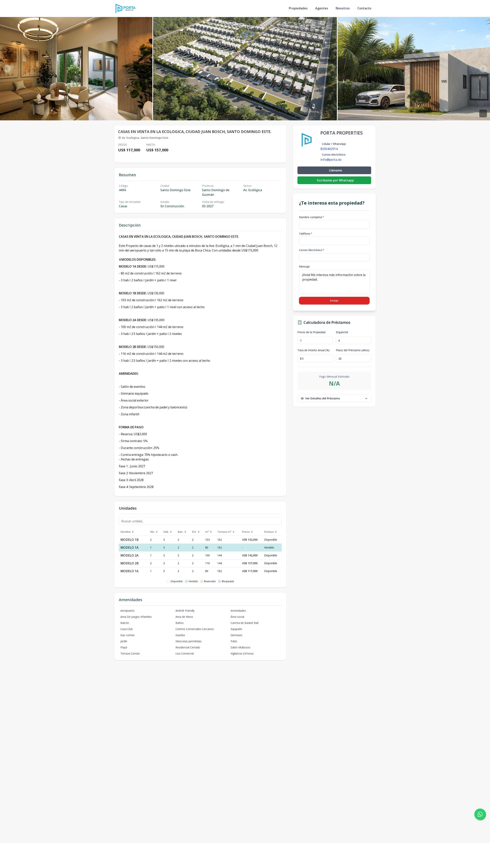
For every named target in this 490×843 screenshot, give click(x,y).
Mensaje (304, 266)
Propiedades (298, 8)
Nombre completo (311, 217)
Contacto (364, 8)
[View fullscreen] (483, 113)
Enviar (334, 300)
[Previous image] (7, 69)
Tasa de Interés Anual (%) (313, 350)
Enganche (342, 332)
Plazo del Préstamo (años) (352, 350)
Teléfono (305, 233)
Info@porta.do (331, 160)
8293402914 (329, 149)
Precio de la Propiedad (311, 332)
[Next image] (483, 69)
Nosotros (343, 8)
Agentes (321, 8)
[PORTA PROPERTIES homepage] (126, 8)
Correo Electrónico (311, 250)
